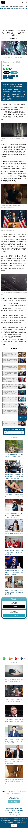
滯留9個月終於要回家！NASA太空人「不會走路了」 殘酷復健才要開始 (10, 373)
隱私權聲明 (23, 822)
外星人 (9, 76)
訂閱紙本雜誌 (2, 2)
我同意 (14, 825)
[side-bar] (26, 2)
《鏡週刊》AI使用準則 (14, 812)
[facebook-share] (4, 69)
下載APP (13, 810)
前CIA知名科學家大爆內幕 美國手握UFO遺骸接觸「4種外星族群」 (10, 412)
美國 (14, 76)
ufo (17, 76)
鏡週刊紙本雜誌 (15, 791)
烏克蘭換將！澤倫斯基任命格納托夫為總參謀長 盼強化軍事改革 (10, 361)
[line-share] (7, 69)
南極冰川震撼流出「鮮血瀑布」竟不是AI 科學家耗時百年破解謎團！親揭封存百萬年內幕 (10, 380)
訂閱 (18, 658)
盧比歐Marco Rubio (8, 78)
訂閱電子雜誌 (18, 808)
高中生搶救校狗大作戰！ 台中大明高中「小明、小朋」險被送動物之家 (10, 354)
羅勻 (8, 65)
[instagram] (16, 815)
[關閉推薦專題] (27, 407)
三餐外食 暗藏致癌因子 (11, 533)
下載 (24, 658)
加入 (6, 658)
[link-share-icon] (10, 69)
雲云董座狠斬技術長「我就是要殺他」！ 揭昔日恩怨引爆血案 (10, 367)
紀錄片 (5, 76)
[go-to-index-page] (11, 38)
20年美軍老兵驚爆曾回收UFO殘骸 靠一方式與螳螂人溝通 (10, 405)
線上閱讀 (14, 802)
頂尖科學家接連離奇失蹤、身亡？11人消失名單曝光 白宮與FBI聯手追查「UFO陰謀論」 (10, 393)
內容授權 (7, 810)
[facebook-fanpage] (13, 815)
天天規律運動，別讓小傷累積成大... (14, 495)
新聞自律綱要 (20, 810)
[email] (19, 815)
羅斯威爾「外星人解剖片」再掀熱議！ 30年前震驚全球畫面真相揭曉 (10, 386)
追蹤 (12, 658)
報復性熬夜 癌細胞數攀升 (9, 423)
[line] (9, 815)
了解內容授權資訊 (15, 793)
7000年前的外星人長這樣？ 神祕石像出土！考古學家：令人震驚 (10, 399)
